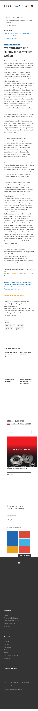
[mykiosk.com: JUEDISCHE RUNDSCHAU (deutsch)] (19, 509)
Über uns (7, 641)
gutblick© (7, 689)
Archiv (6, 652)
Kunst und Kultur (9, 623)
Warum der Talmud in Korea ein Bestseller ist (16, 33)
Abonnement (8, 647)
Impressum (7, 658)
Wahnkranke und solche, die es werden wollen (18, 51)
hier (13, 287)
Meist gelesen (10, 519)
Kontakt (6, 650)
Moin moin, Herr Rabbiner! (11, 36)
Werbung (7, 644)
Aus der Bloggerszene (12, 20)
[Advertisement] (20, 491)
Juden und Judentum (11, 618)
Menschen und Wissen (11, 621)
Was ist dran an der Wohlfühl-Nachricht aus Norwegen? (26, 381)
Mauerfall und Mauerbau (10, 39)
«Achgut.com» (14, 274)
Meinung (22, 20)
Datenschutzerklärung (11, 655)
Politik (6, 615)
